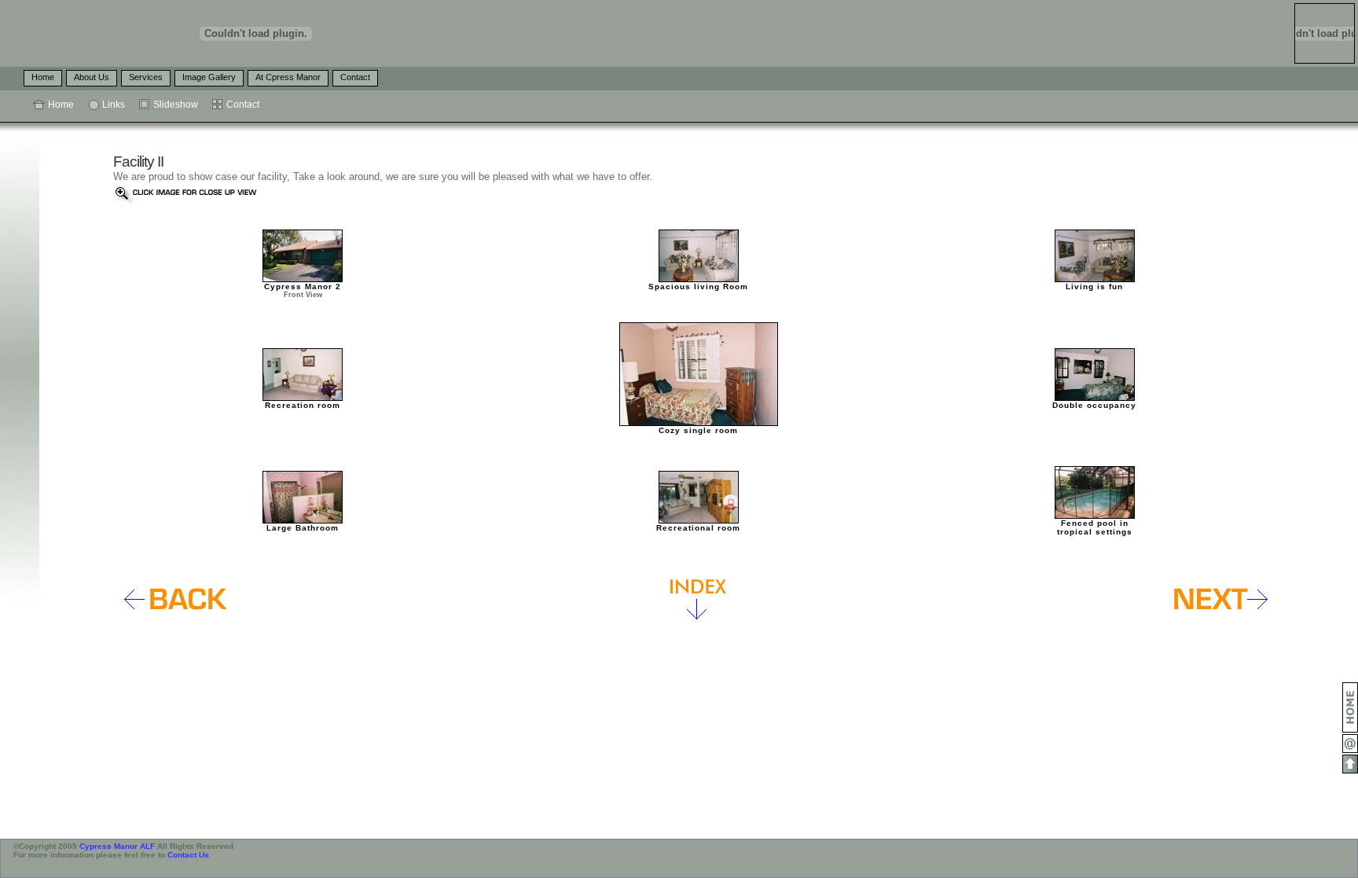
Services (146, 77)
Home (42, 77)
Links (113, 104)
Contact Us (188, 854)
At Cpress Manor (288, 77)
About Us (91, 77)
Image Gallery (209, 77)
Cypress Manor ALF (117, 846)
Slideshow (175, 104)
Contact (355, 77)
